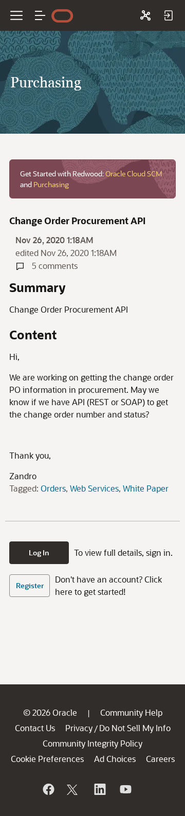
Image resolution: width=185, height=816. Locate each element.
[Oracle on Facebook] (47, 789)
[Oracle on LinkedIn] (99, 789)
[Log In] (168, 15)
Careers (160, 758)
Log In (39, 552)
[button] (40, 15)
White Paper (146, 488)
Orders (53, 488)
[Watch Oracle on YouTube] (125, 789)
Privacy (78, 727)
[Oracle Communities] (145, 15)
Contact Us (35, 727)
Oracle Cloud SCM (133, 173)
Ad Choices (115, 758)
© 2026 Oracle (50, 712)
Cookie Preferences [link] (47, 758)
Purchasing (51, 184)
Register (30, 585)
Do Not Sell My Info (135, 727)
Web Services (94, 488)
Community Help (131, 712)
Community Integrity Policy (92, 743)
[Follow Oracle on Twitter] (73, 789)
